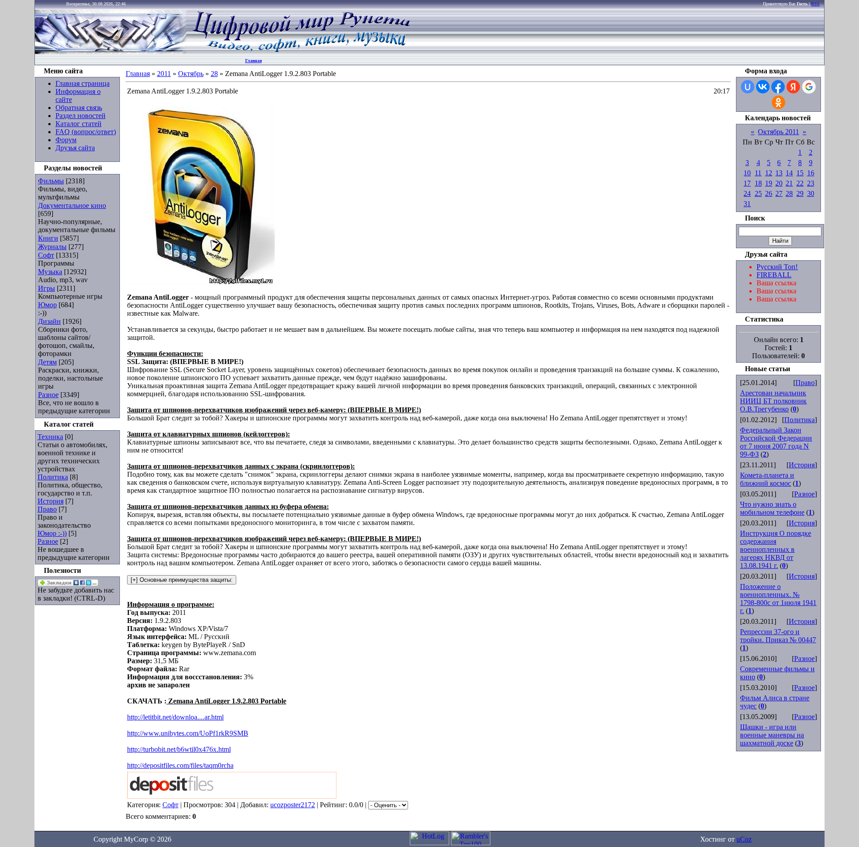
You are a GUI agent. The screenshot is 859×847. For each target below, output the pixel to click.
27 (778, 193)
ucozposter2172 (292, 805)
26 (768, 193)
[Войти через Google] (809, 87)
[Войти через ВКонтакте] (763, 86)
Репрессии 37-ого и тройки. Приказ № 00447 (778, 636)
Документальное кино (72, 205)
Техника (50, 436)
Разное (48, 394)
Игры (46, 288)
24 (747, 193)
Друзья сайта (75, 148)
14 (789, 173)
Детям (47, 362)
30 (810, 193)
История (51, 501)
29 (800, 193)
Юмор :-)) (52, 533)
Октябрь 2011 (778, 132)
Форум (66, 140)
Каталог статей (78, 123)
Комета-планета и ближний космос (767, 479)
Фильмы (51, 181)
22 (800, 183)
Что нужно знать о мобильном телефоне (772, 508)
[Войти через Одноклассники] (778, 102)
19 (768, 183)
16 (810, 173)
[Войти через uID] (747, 86)
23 (810, 183)
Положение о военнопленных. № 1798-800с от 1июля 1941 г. (778, 598)
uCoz (744, 839)
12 (768, 173)
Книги (48, 238)
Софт (46, 255)
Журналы (52, 246)
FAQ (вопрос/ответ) (85, 132)
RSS (815, 3)
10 (747, 173)
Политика (53, 477)
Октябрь (191, 73)
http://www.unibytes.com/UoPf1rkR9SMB (187, 733)
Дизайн (49, 321)
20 (778, 183)
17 (747, 183)
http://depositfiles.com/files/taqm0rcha (180, 765)
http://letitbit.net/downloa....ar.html (175, 717)
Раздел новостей (80, 115)
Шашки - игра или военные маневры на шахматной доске (772, 735)
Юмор (47, 305)
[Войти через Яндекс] (793, 86)
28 (214, 73)
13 (778, 173)
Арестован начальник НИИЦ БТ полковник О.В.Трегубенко (773, 401)
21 (789, 183)
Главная (253, 60)
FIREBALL (774, 275)
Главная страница (82, 83)
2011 (164, 73)
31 (747, 204)
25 (758, 193)
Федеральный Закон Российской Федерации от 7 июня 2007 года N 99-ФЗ (776, 442)
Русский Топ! (777, 267)
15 (800, 173)
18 (758, 183)
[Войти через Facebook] (778, 86)
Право (47, 509)
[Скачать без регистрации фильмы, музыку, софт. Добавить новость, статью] (111, 51)
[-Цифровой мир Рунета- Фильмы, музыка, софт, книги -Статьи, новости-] (300, 51)
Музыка (50, 271)
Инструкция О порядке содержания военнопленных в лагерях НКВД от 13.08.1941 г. (775, 549)
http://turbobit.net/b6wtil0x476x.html (179, 749)
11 (758, 173)
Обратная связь (78, 107)
